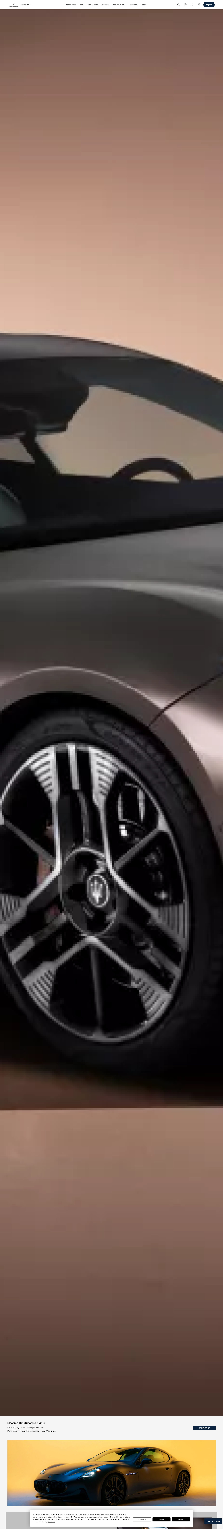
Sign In (209, 5)
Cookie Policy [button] (101, 1519)
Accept (180, 1519)
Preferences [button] (51, 1522)
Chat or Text (213, 1521)
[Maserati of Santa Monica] (22, 5)
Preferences (142, 1519)
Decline (161, 1519)
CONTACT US (204, 1428)
